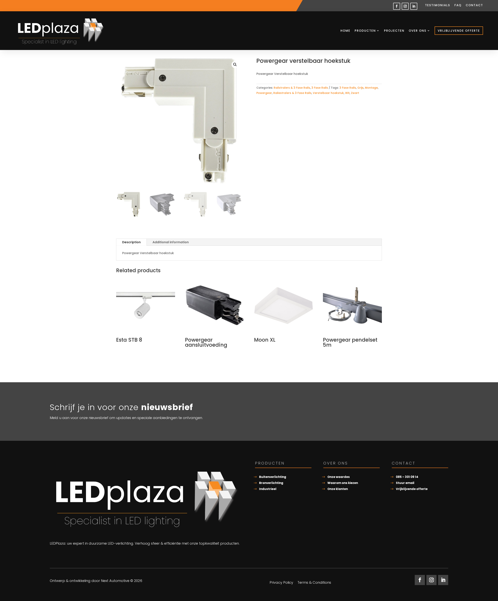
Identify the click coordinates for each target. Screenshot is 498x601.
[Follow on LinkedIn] (413, 6)
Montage (371, 88)
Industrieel (267, 489)
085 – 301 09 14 (407, 477)
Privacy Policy (281, 583)
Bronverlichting (271, 483)
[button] (234, 64)
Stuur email (405, 483)
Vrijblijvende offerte (459, 31)
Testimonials (437, 5)
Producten (365, 31)
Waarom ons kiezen (342, 483)
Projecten (394, 31)
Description (131, 242)
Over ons (417, 31)
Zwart (355, 93)
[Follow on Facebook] (396, 6)
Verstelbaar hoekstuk (328, 93)
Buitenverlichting (272, 477)
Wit (347, 93)
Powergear (264, 93)
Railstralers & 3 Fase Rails (292, 88)
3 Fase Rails (319, 88)
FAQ (457, 5)
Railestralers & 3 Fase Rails (292, 93)
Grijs (360, 88)
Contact (474, 5)
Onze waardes (338, 477)
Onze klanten (337, 489)
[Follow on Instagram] (405, 6)
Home (345, 31)
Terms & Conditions (314, 583)
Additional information (171, 242)
